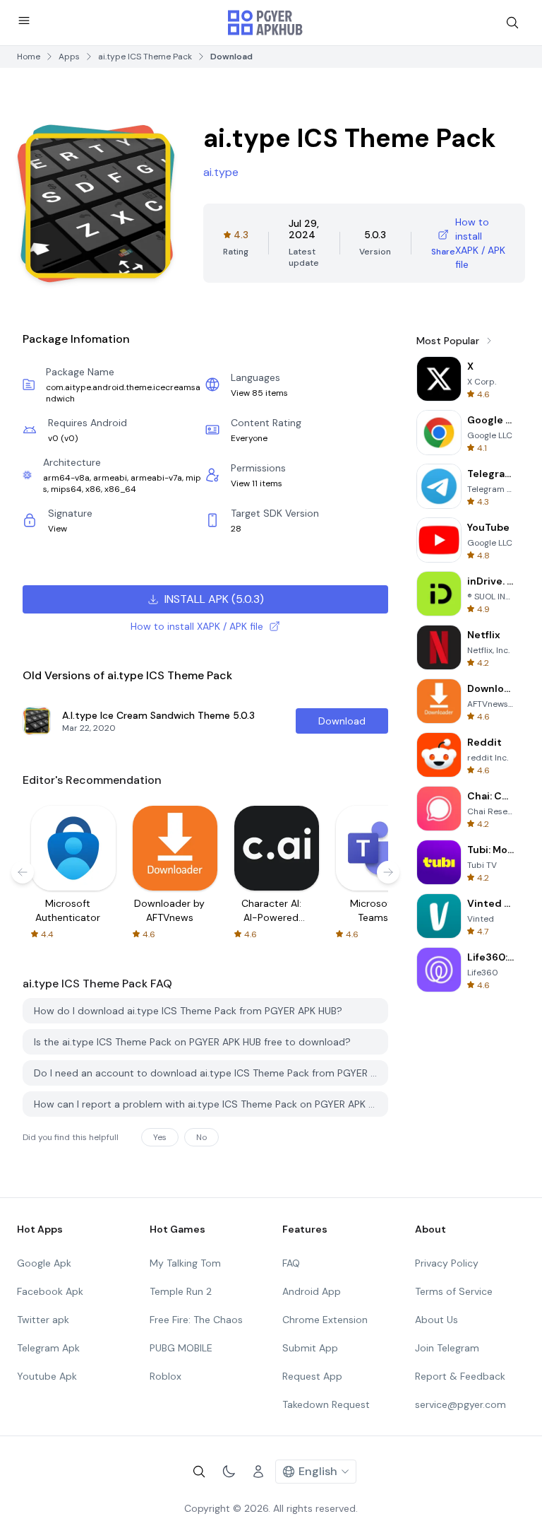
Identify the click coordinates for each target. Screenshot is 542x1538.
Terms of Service (454, 1291)
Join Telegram (447, 1348)
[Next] (388, 872)
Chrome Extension (325, 1319)
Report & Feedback (460, 1376)
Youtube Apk (47, 1376)
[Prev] (22, 872)
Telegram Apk (48, 1348)
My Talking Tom (185, 1263)
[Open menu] (24, 20)
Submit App (310, 1348)
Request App (312, 1376)
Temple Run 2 (181, 1291)
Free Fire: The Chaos (196, 1319)
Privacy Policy (446, 1263)
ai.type (221, 172)
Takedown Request (326, 1404)
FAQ (291, 1263)
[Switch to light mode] (228, 1471)
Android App (311, 1291)
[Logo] (265, 22)
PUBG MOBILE (181, 1348)
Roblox (165, 1376)
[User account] (258, 1471)
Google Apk (44, 1263)
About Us (436, 1319)
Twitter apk (43, 1319)
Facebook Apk (50, 1291)
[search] (512, 22)
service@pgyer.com (460, 1404)
